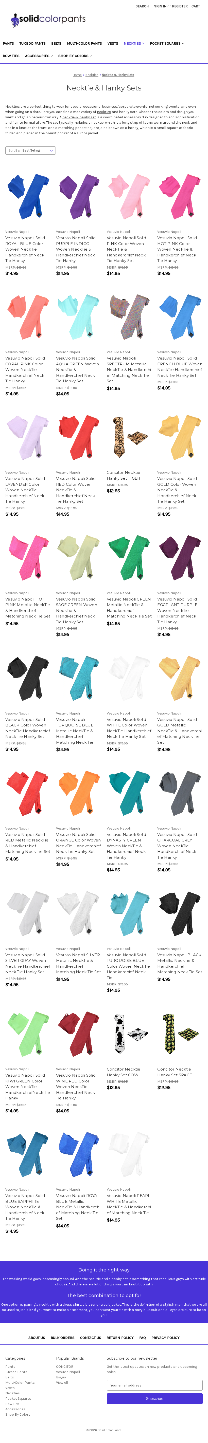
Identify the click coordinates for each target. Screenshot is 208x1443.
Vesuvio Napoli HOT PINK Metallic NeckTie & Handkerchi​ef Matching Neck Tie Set (27, 608)
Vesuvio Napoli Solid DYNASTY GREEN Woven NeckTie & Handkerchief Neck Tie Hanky (126, 846)
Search (142, 6)
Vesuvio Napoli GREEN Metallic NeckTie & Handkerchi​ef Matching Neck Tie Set (129, 608)
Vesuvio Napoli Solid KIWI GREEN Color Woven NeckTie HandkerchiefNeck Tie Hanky (27, 1086)
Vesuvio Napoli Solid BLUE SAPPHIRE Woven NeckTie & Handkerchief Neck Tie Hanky (25, 1207)
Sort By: (14, 150)
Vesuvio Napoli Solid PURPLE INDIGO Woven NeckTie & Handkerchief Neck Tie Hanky (76, 249)
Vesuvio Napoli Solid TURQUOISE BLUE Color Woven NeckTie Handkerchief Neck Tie (128, 966)
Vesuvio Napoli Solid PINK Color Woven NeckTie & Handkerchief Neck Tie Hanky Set (126, 249)
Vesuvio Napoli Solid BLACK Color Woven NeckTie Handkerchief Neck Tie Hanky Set (27, 728)
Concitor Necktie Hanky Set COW (124, 1072)
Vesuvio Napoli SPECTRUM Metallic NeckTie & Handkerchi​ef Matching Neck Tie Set (129, 369)
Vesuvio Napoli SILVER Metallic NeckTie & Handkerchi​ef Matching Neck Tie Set (78, 963)
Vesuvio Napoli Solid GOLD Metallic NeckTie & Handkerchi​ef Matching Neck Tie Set (179, 731)
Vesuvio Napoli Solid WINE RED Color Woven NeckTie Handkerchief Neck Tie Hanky (76, 1086)
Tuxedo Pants (33, 43)
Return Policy (120, 1337)
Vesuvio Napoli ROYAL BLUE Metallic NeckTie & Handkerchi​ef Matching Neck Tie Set (78, 1207)
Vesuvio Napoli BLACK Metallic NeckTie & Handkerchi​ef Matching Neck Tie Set (179, 963)
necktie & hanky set (79, 117)
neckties (104, 112)
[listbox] (39, 150)
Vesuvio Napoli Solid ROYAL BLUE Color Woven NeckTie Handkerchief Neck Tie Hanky (25, 249)
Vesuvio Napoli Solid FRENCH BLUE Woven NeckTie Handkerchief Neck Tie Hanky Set (179, 367)
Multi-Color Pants (84, 43)
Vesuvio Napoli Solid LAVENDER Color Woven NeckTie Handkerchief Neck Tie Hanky (25, 490)
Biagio (61, 1377)
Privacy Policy (165, 1337)
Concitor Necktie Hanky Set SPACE (174, 1072)
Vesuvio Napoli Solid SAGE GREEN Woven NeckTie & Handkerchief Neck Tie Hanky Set (76, 610)
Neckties (132, 43)
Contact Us (90, 1337)
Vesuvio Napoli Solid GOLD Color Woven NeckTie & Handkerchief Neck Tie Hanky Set (177, 490)
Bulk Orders (63, 1337)
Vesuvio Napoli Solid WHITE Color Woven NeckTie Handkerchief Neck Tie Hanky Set (129, 728)
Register (180, 6)
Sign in (160, 6)
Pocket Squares (165, 43)
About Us (36, 1337)
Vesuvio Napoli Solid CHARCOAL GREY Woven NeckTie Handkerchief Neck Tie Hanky (177, 846)
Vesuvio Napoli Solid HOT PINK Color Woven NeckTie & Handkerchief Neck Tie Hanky (177, 249)
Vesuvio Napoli (68, 1372)
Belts (56, 43)
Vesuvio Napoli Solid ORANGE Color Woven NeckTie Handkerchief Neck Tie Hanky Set (78, 843)
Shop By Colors (73, 55)
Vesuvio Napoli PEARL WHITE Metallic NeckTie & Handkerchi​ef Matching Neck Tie (129, 1204)
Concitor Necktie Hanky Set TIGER (124, 475)
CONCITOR (64, 1366)
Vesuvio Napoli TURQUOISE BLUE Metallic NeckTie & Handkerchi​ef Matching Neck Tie (75, 731)
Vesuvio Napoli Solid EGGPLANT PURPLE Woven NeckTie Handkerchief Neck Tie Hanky (177, 610)
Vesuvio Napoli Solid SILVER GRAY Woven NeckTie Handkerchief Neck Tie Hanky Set (27, 963)
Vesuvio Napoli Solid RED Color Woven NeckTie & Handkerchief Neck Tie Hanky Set (76, 490)
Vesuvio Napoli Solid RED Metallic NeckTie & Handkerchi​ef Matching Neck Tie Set (27, 843)
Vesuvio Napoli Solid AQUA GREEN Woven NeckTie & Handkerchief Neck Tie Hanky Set (77, 369)
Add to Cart (28, 197)
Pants (8, 43)
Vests (113, 43)
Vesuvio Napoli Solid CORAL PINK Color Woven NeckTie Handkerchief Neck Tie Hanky (25, 369)
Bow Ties (11, 55)
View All (62, 1382)
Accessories (37, 55)
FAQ (142, 1337)
